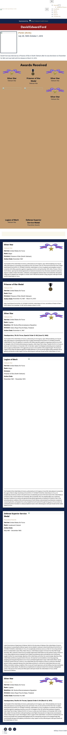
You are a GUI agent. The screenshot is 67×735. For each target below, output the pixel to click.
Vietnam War (12, 81)
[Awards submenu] (59, 5)
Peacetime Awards (33, 225)
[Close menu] (52, 1)
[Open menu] (47, 9)
